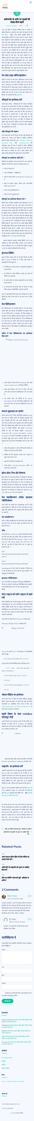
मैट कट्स (11, 236)
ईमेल (3, 975)
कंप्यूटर (4, 1061)
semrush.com (24, 143)
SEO (6, 1081)
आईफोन (9, 1081)
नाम (3, 967)
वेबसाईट (4, 983)
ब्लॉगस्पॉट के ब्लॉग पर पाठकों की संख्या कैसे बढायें (17, 21)
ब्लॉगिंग (21, 26)
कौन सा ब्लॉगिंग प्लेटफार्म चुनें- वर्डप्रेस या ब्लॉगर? (18, 829)
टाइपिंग (15, 1081)
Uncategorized (7, 1058)
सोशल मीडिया (5, 1068)
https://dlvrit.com (25, 706)
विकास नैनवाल (12, 896)
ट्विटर (18, 1081)
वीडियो (20, 236)
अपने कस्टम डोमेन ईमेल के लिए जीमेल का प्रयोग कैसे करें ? (15, 1037)
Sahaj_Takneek (11, 26)
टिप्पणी (4, 950)
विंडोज (23, 1081)
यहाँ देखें (4, 35)
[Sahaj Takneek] (5, 8)
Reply (29, 896)
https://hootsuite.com (9, 706)
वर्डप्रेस (20, 1081)
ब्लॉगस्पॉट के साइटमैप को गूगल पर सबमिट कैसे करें (16, 833)
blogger (3, 1081)
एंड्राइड (12, 1081)
